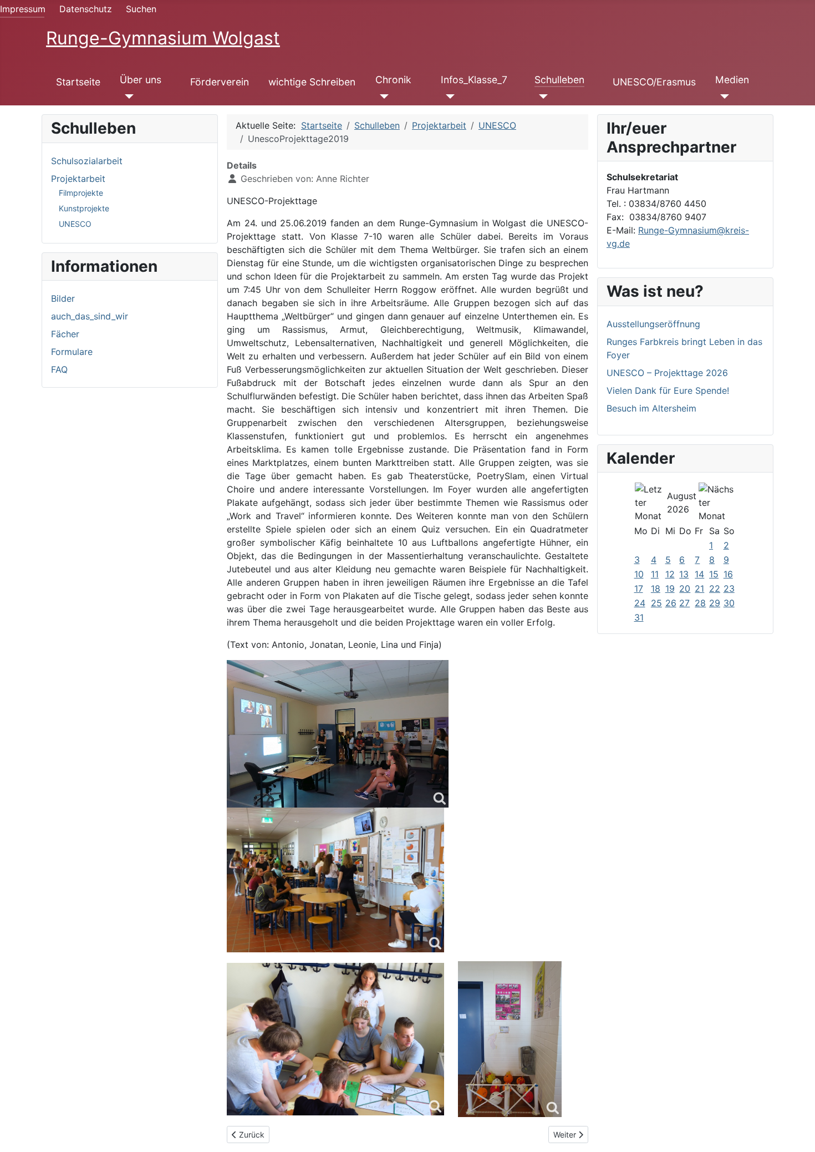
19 (670, 588)
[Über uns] (127, 96)
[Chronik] (382, 96)
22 (714, 588)
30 (729, 602)
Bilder (63, 298)
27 (684, 602)
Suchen (141, 8)
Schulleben (559, 79)
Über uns (140, 79)
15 (714, 574)
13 (684, 574)
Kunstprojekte (84, 208)
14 (699, 574)
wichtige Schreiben (311, 82)
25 (656, 602)
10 (639, 574)
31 (639, 617)
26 (670, 602)
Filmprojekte (81, 192)
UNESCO (75, 224)
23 (729, 588)
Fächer (65, 333)
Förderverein (219, 82)
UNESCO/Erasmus (654, 82)
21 (699, 588)
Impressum (22, 8)
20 (684, 588)
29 (714, 602)
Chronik (393, 79)
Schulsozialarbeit (87, 160)
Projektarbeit (78, 178)
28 (700, 602)
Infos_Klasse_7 (474, 79)
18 (655, 588)
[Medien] (722, 96)
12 (670, 574)
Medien (732, 79)
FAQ (59, 369)
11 (655, 574)
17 (638, 588)
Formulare (72, 351)
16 (728, 574)
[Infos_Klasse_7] (448, 96)
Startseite (78, 82)
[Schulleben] (541, 96)
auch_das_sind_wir (89, 316)
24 (639, 602)
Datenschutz (85, 8)
